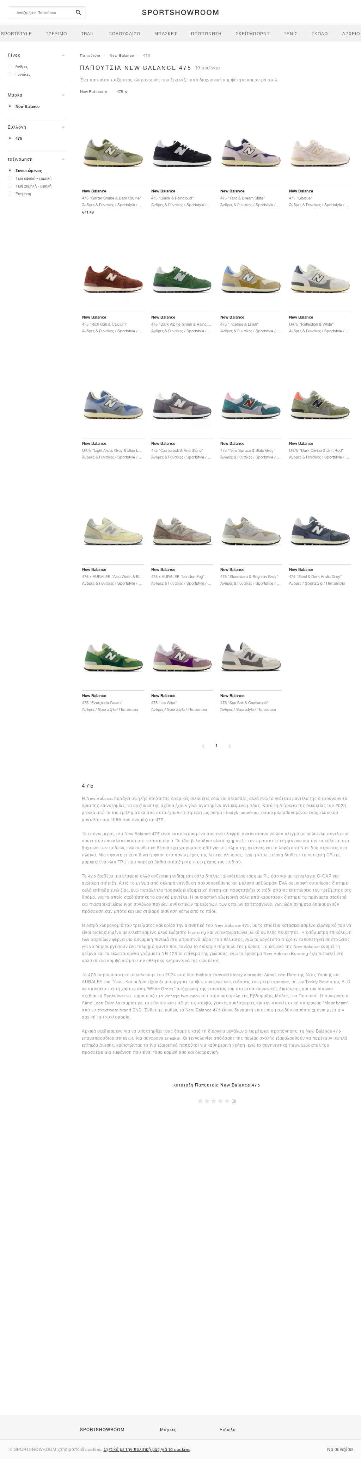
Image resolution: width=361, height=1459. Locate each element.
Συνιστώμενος (29, 170)
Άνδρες (22, 66)
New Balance (27, 106)
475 (19, 138)
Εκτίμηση (23, 193)
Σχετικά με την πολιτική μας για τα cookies (147, 1449)
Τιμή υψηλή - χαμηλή (33, 178)
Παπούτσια (90, 55)
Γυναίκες (23, 74)
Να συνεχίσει (340, 1449)
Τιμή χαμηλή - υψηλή (33, 186)
